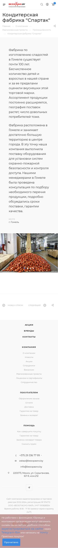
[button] (24, 268)
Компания (29, 347)
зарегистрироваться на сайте (22, 528)
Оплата (29, 402)
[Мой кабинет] (47, 4)
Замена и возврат (29, 415)
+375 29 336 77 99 (29, 455)
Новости (29, 357)
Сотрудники (29, 365)
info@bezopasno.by (31, 466)
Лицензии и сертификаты (29, 378)
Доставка (29, 407)
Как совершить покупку (29, 431)
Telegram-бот (10, 532)
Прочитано (11, 542)
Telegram (29, 487)
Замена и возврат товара (29, 440)
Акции (29, 325)
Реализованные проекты (29, 374)
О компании (29, 353)
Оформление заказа (29, 398)
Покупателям (29, 392)
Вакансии (29, 370)
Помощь (29, 425)
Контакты (28, 337)
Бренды (29, 331)
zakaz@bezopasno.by (31, 460)
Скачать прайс (29, 444)
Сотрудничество (29, 382)
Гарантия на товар (29, 411)
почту (44, 532)
